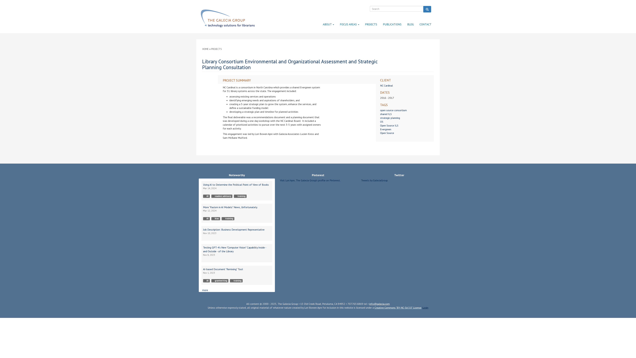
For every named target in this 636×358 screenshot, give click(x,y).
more (205, 290)
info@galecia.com (379, 303)
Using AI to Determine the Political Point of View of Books (236, 184)
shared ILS (386, 114)
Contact (425, 24)
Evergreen (385, 129)
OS (381, 121)
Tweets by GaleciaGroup (374, 180)
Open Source (387, 133)
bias (217, 218)
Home (205, 49)
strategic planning (390, 117)
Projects (371, 24)
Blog (410, 24)
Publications (392, 24)
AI (208, 196)
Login (425, 307)
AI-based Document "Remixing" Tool (223, 269)
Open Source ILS (389, 125)
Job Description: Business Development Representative (234, 229)
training (241, 196)
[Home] (228, 18)
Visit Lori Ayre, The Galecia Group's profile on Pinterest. (310, 180)
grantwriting (221, 280)
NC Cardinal (386, 85)
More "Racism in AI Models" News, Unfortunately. (230, 207)
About (327, 24)
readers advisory (223, 196)
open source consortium (393, 110)
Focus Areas (349, 24)
